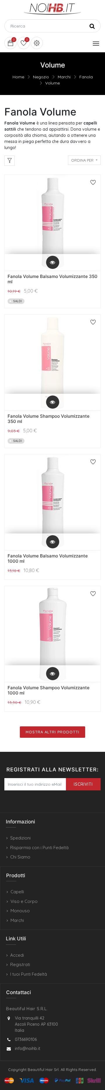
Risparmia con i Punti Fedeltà (39, 847)
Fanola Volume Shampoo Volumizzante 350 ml (49, 418)
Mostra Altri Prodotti (52, 732)
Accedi (17, 955)
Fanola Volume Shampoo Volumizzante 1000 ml (49, 690)
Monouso (20, 910)
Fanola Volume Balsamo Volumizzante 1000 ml (48, 558)
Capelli (17, 891)
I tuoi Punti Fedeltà (28, 974)
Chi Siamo (20, 857)
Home (18, 77)
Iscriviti (83, 784)
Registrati (20, 964)
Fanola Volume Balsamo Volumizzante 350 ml (52, 279)
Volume (52, 83)
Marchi (64, 77)
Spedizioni (20, 838)
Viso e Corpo (24, 901)
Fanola (86, 77)
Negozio (41, 77)
